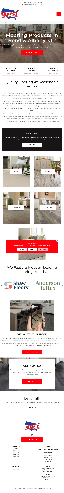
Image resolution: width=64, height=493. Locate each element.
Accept (22, 249)
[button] (32, 52)
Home (3, 22)
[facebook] (32, 435)
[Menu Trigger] (59, 14)
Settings (43, 249)
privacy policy (24, 245)
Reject (32, 249)
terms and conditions (36, 245)
